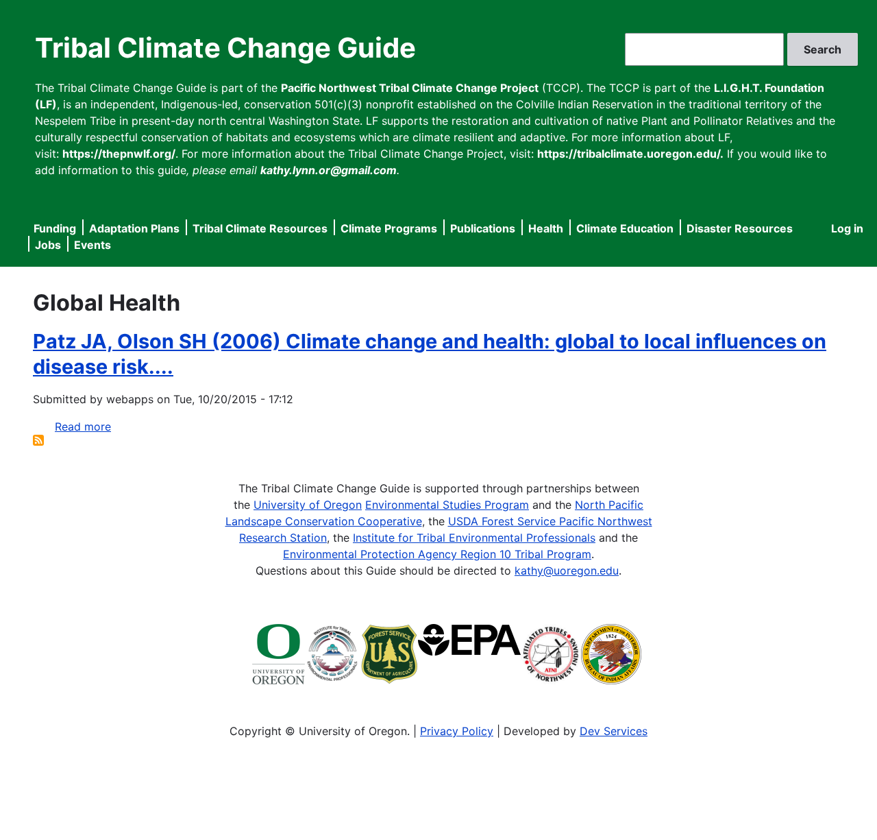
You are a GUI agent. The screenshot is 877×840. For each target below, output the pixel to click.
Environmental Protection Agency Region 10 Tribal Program (437, 554)
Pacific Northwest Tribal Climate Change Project (410, 88)
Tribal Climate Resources (260, 228)
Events (92, 245)
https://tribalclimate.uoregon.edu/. (630, 153)
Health (545, 228)
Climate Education (625, 228)
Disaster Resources (740, 228)
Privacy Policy (456, 731)
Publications (482, 228)
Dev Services (613, 731)
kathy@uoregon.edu (567, 570)
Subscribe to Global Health (38, 440)
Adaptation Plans (134, 228)
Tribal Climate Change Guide (225, 47)
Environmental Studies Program (447, 505)
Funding (55, 228)
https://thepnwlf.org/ (118, 153)
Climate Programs (389, 228)
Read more (83, 426)
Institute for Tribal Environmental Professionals (474, 537)
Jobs (48, 245)
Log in (847, 228)
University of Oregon (308, 505)
